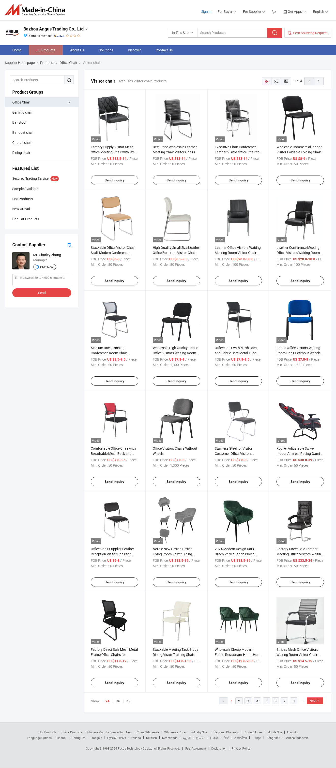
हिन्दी (226, 738)
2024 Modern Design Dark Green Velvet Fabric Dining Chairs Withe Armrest (235, 553)
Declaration (219, 748)
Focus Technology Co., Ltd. (136, 748)
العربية (187, 738)
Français (96, 738)
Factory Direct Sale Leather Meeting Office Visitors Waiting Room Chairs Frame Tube (299, 553)
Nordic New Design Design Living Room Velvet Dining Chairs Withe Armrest (173, 553)
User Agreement (195, 748)
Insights (292, 732)
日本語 (214, 738)
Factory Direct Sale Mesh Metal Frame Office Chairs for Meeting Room (114, 654)
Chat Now (46, 267)
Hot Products (47, 732)
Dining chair (21, 152)
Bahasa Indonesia (297, 738)
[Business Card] (69, 245)
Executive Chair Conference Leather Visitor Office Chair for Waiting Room (238, 152)
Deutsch (151, 738)
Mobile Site (274, 732)
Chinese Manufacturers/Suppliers (109, 732)
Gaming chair (22, 112)
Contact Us (164, 50)
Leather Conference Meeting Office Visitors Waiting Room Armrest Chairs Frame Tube (298, 252)
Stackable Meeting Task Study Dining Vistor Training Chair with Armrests (175, 654)
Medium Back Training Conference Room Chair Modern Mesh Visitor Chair (111, 352)
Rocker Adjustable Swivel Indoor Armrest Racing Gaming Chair (300, 453)
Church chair (22, 142)
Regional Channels (226, 732)
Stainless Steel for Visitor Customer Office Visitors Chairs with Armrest (233, 453)
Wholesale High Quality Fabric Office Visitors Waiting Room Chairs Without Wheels (175, 352)
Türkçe (256, 738)
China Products (71, 732)
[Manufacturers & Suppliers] (36, 9)
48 (129, 701)
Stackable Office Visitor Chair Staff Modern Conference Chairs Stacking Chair (113, 252)
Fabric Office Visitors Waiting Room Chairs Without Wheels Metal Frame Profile (298, 352)
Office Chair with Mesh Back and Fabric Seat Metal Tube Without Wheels (236, 352)
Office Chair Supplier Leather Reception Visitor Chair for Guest (112, 553)
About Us (77, 50)
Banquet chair (23, 132)
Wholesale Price (174, 732)
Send (42, 292)
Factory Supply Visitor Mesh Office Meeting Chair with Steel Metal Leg (114, 152)
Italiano (136, 738)
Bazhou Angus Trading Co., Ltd (53, 28)
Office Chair (21, 102)
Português (78, 738)
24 (107, 701)
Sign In (206, 11)
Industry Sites (200, 732)
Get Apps (295, 11)
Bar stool (19, 122)
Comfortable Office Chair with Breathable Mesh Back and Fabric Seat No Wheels (113, 453)
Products (48, 50)
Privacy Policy (241, 748)
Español (61, 738)
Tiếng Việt (273, 738)
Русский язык (116, 738)
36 (118, 701)
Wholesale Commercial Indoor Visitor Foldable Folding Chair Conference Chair (299, 152)
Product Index (253, 732)
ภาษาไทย (240, 738)
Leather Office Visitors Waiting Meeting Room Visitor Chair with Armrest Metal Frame (238, 252)
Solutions (106, 50)
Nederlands (169, 738)
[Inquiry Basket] (274, 11)
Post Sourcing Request (310, 32)
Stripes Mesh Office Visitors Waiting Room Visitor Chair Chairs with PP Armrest (297, 654)
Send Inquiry (114, 180)
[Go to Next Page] (318, 81)
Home (16, 50)
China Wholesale (148, 732)
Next (313, 700)
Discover (134, 50)
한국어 (200, 738)
